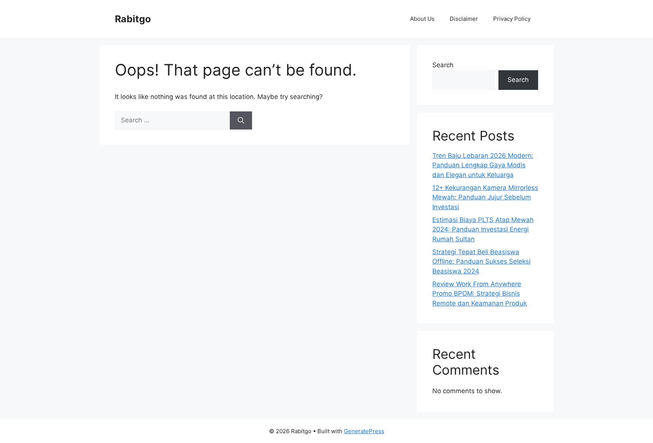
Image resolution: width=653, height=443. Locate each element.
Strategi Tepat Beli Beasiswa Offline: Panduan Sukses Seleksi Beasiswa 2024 (481, 261)
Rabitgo (133, 19)
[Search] (241, 120)
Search (442, 65)
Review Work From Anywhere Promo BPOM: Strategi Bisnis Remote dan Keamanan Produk (479, 293)
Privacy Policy (512, 18)
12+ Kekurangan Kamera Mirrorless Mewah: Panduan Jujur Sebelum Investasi (485, 197)
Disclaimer (464, 18)
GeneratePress (364, 431)
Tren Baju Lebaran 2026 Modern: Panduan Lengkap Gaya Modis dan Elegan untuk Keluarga (482, 165)
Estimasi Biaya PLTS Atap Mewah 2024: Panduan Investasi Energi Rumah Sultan (483, 229)
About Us (422, 18)
